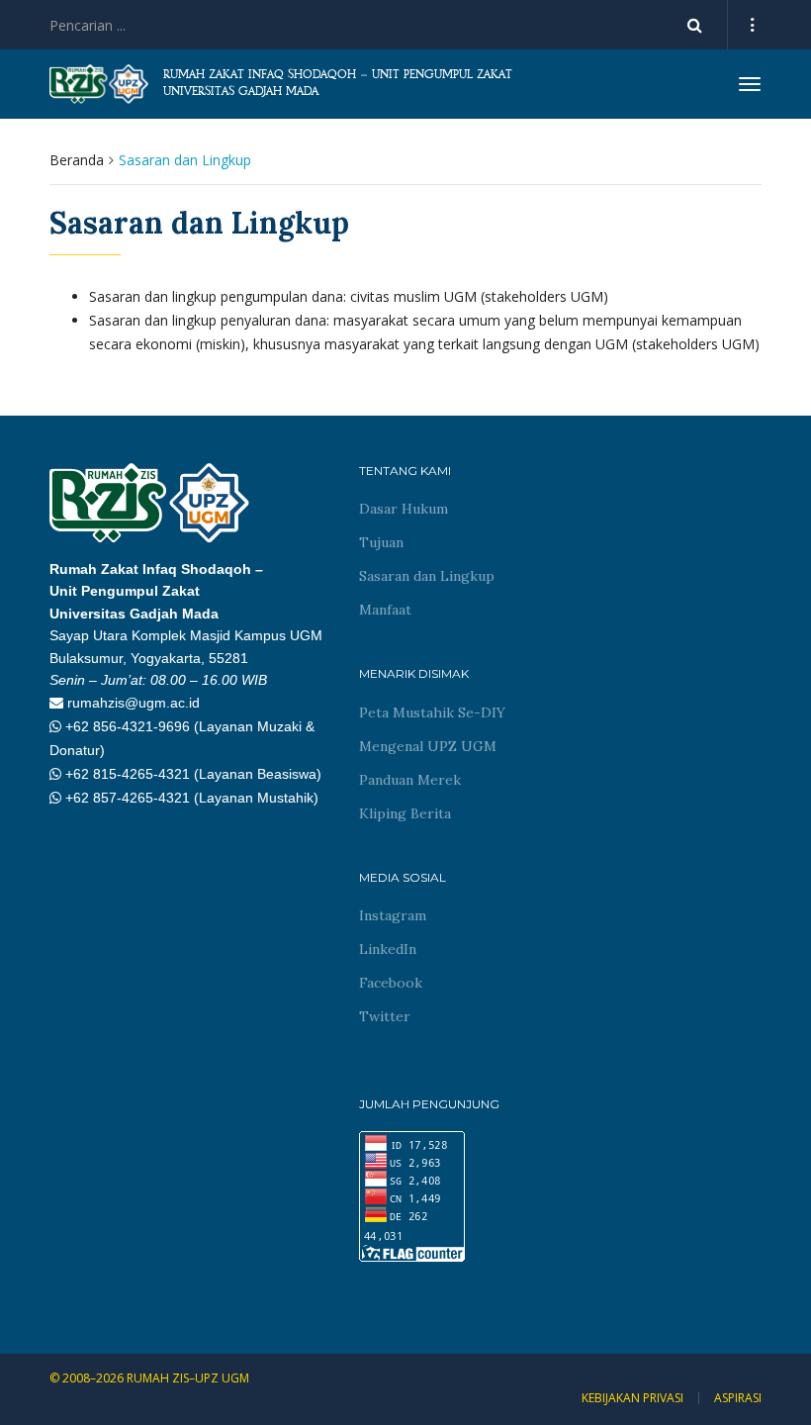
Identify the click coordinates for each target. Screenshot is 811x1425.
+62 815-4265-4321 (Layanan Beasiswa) (193, 774)
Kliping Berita (405, 813)
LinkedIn (387, 949)
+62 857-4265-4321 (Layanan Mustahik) (191, 798)
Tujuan (381, 542)
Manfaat (385, 609)
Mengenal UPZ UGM (427, 746)
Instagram (392, 915)
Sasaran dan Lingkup (427, 576)
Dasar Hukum (403, 509)
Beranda (76, 159)
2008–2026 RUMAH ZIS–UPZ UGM (155, 1378)
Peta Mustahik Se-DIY (432, 712)
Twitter (384, 1016)
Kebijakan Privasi (632, 1398)
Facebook (390, 983)
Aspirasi (738, 1398)
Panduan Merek (410, 780)
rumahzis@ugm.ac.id (133, 703)
